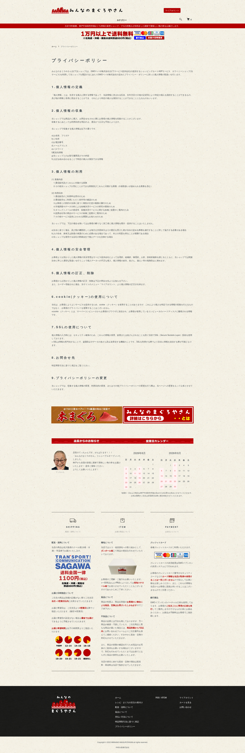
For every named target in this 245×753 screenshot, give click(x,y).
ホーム (54, 46)
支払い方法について (124, 716)
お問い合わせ (185, 707)
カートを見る (185, 702)
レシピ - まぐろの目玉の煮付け (129, 702)
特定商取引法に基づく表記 (127, 721)
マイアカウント (172, 10)
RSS (158, 697)
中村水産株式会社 (122, 747)
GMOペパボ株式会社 (100, 71)
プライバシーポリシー (125, 726)
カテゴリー (122, 20)
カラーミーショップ (181, 71)
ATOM (164, 697)
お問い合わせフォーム (115, 631)
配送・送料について (124, 707)
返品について (121, 711)
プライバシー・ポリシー (135, 74)
